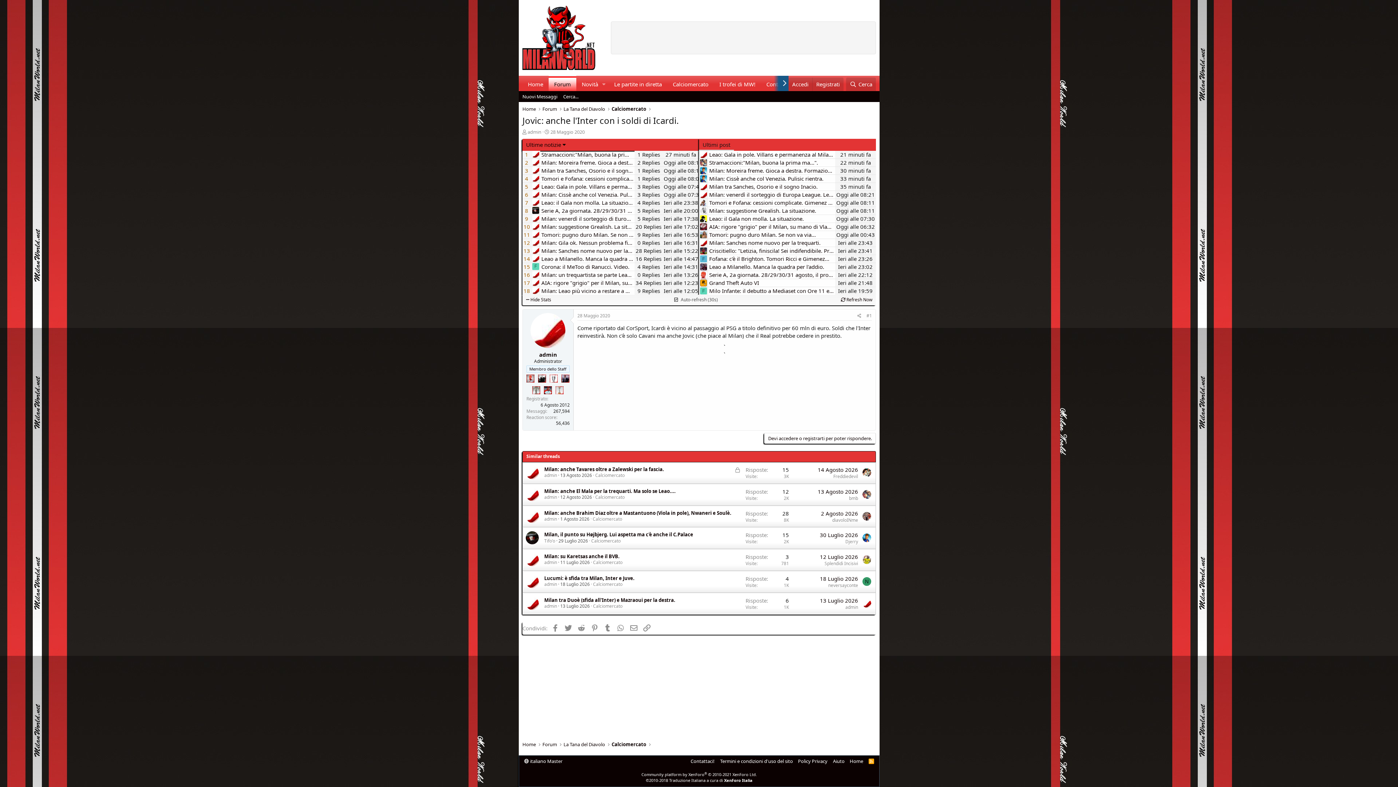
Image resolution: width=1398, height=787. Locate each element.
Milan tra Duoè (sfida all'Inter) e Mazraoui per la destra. (609, 600)
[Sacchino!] (548, 390)
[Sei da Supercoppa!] (536, 390)
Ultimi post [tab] (716, 144)
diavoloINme (845, 520)
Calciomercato (690, 84)
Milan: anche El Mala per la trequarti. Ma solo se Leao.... (610, 491)
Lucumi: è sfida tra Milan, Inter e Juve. (589, 578)
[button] (604, 84)
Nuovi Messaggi (539, 96)
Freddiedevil (845, 476)
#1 (869, 316)
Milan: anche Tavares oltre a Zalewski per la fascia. (604, 469)
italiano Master (545, 761)
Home (535, 84)
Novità (590, 84)
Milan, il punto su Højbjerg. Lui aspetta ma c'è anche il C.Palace (618, 534)
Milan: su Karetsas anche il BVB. (582, 556)
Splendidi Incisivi (841, 563)
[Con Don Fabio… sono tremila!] (565, 379)
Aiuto (839, 761)
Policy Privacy (813, 761)
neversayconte (843, 585)
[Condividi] (859, 316)
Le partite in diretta (638, 84)
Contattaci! (703, 761)
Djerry (851, 542)
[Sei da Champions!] (554, 379)
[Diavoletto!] (530, 379)
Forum (562, 84)
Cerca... (570, 96)
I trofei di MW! (737, 84)
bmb (853, 498)
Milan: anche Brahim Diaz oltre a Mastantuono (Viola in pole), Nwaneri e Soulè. (637, 513)
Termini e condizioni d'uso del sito (756, 761)
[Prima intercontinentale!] (560, 390)
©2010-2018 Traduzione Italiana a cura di (699, 780)
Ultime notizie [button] (543, 144)
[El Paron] (542, 379)
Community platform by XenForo (699, 774)
